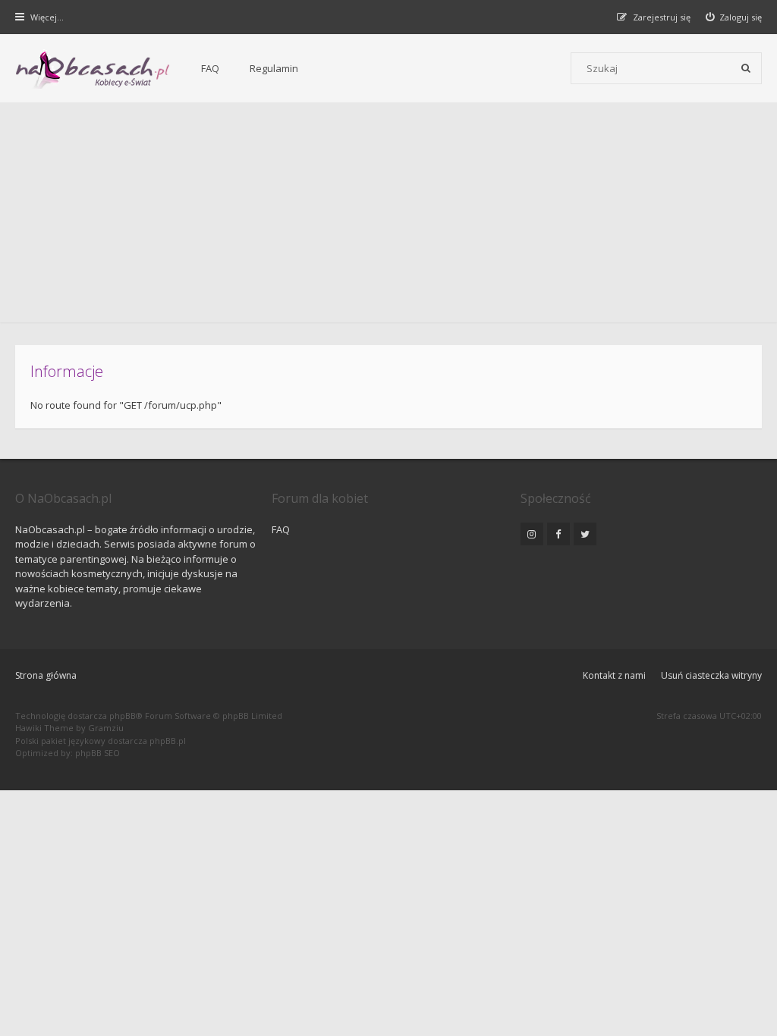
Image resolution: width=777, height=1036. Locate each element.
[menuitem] (734, 17)
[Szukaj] (746, 68)
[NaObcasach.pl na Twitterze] (585, 534)
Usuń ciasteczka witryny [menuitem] (711, 675)
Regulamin (274, 68)
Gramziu (106, 727)
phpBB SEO (97, 752)
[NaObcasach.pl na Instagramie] (532, 534)
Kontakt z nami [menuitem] (614, 675)
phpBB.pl (167, 740)
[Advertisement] (388, 216)
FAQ (210, 68)
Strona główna (46, 675)
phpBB (122, 715)
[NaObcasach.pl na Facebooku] (558, 534)
